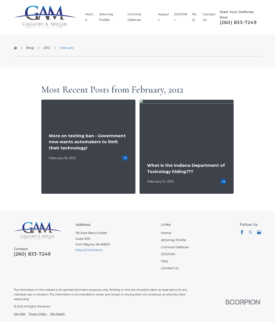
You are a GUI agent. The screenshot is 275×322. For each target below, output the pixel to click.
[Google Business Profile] (259, 232)
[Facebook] (242, 232)
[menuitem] (19, 314)
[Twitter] (250, 232)
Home (166, 233)
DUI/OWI (168, 254)
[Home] (45, 17)
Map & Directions (89, 250)
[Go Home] (15, 47)
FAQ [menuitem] (194, 17)
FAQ (164, 261)
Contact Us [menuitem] (209, 17)
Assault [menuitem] (163, 17)
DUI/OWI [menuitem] (180, 17)
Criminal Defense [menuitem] (134, 17)
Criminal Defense (175, 247)
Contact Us (170, 268)
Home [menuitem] (89, 17)
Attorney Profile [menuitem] (106, 17)
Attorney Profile (173, 240)
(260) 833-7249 (238, 22)
